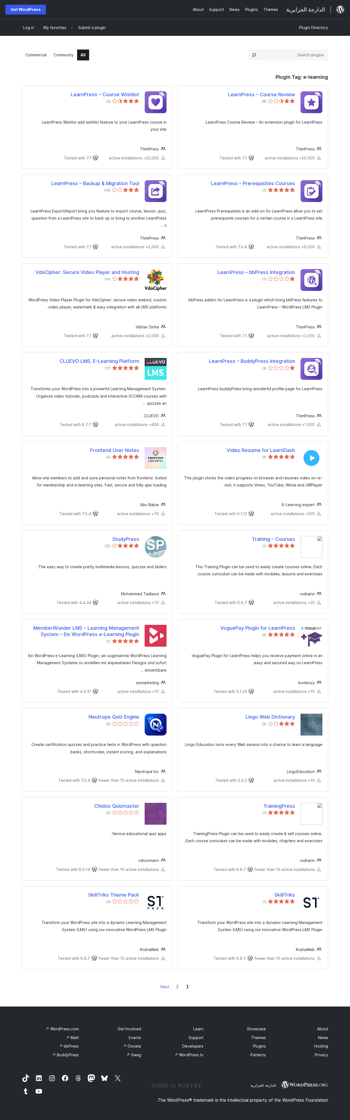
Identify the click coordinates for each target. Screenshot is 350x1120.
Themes (258, 1037)
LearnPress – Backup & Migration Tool (95, 183)
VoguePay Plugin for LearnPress (257, 628)
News (323, 1037)
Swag (133, 1054)
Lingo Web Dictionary (270, 717)
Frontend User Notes (114, 450)
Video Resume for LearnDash (261, 450)
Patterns (258, 1054)
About (322, 1028)
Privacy (321, 1054)
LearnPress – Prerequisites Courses (253, 183)
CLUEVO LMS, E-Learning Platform (99, 361)
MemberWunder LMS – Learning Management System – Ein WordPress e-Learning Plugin (86, 631)
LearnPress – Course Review (261, 94)
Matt (72, 1037)
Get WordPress (26, 9)
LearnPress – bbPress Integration (256, 272)
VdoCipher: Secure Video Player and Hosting (87, 272)
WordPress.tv (188, 1054)
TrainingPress (279, 806)
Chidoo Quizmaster (116, 806)
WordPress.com (62, 1028)
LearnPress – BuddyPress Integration (252, 361)
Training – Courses (273, 539)
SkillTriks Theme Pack (113, 895)
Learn (198, 1028)
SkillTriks (285, 895)
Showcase (256, 1028)
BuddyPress (65, 1054)
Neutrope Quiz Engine (114, 717)
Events (135, 1037)
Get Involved (129, 1028)
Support (196, 1037)
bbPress (69, 1046)
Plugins (259, 1046)
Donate (132, 1046)
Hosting (321, 1046)
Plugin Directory (313, 27)
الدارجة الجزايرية (263, 1085)
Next (165, 986)
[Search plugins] (254, 54)
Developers (192, 1046)
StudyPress (125, 539)
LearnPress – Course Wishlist (105, 94)
